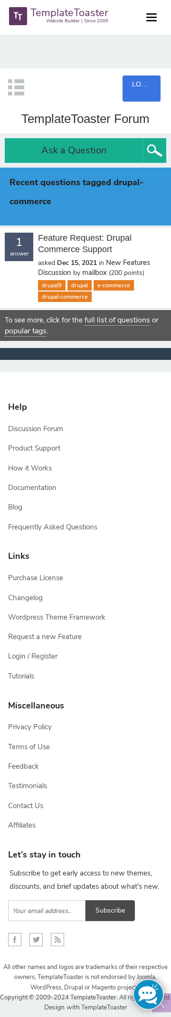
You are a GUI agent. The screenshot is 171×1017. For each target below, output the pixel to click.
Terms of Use (29, 747)
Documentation (32, 487)
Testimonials (27, 786)
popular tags (26, 331)
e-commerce (113, 285)
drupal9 (52, 285)
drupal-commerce (65, 296)
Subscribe (110, 910)
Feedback (23, 766)
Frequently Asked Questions (52, 527)
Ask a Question (73, 150)
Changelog (25, 598)
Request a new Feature (45, 636)
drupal (79, 285)
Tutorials (21, 676)
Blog (15, 507)
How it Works (30, 468)
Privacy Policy (30, 727)
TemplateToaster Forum (85, 119)
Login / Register (32, 656)
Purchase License (35, 578)
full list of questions (117, 320)
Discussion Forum (35, 428)
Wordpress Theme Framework (56, 617)
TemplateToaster (103, 1007)
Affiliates (22, 825)
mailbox (94, 272)
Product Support (34, 448)
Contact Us (25, 805)
